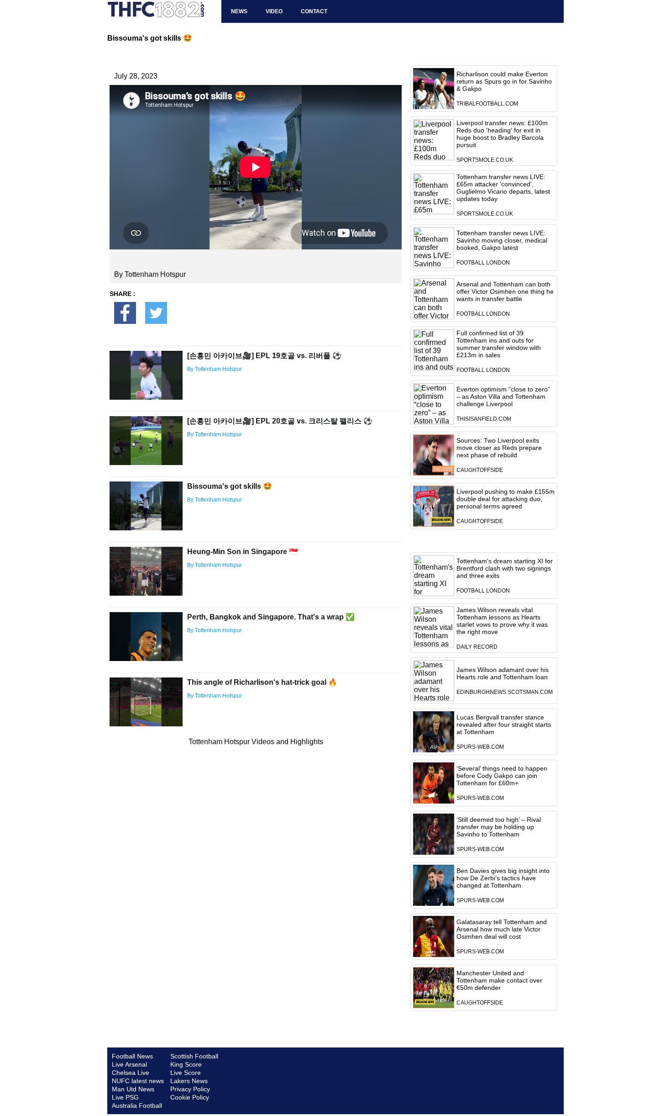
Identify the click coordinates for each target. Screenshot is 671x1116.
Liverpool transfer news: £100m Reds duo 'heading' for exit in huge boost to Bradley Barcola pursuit (502, 133)
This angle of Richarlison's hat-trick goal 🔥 (262, 682)
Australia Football (137, 1105)
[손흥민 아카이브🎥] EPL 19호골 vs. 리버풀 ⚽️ (264, 356)
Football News (132, 1056)
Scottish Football (194, 1056)
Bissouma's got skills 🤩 (229, 486)
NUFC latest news (138, 1080)
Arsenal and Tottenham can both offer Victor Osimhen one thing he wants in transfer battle (505, 291)
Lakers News (189, 1080)
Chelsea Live (130, 1072)
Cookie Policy (189, 1097)
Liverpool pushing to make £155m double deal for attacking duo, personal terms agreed (505, 499)
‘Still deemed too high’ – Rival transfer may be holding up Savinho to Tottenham (498, 827)
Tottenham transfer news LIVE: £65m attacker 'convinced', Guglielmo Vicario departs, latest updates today (503, 187)
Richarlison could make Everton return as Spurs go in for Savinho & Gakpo (504, 81)
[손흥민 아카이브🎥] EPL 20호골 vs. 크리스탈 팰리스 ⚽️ (279, 421)
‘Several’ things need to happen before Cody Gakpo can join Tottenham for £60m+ (501, 776)
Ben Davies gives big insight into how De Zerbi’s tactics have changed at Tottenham (503, 878)
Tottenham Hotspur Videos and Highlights (256, 742)
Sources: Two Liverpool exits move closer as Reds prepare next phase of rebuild (499, 448)
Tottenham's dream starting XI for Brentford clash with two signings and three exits (504, 568)
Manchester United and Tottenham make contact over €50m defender (499, 980)
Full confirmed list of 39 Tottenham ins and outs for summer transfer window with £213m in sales (498, 344)
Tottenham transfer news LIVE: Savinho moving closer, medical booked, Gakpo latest (501, 240)
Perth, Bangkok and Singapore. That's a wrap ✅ (271, 617)
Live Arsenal (129, 1064)
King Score (186, 1064)
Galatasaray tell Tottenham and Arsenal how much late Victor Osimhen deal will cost (501, 929)
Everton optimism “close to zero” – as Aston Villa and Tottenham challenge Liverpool (503, 396)
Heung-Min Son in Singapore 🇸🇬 (242, 551)
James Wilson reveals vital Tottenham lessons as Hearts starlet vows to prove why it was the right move (502, 620)
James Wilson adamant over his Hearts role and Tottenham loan (502, 673)
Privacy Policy (190, 1089)
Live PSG (125, 1097)
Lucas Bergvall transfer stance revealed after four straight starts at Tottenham (503, 724)
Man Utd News (133, 1089)
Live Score (185, 1072)
